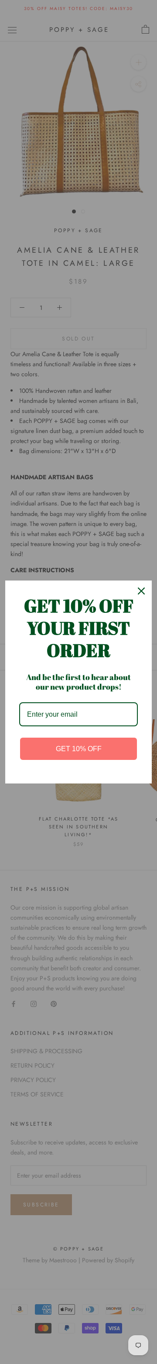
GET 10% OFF (79, 748)
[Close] (141, 591)
